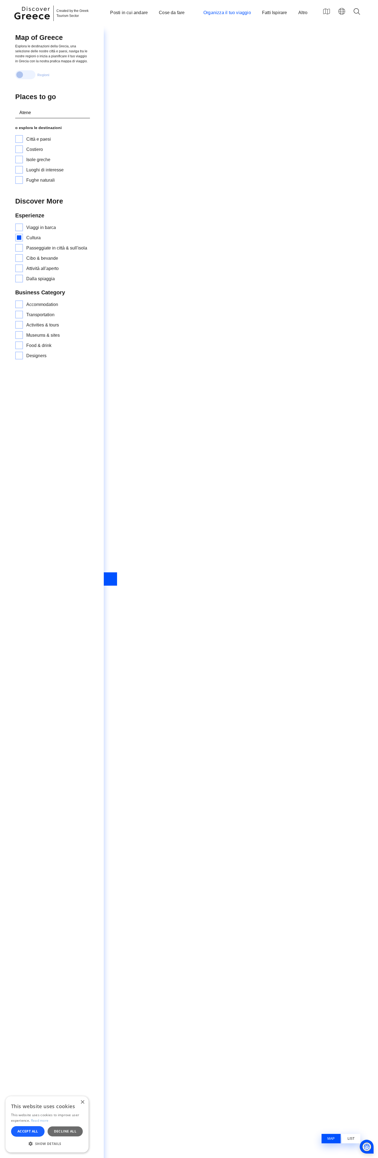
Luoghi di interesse (45, 170)
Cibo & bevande (42, 258)
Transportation (40, 314)
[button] (47, 1143)
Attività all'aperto (42, 268)
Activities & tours (42, 325)
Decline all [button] (65, 1131)
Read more (40, 1120)
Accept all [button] (27, 1131)
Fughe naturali (40, 180)
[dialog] (47, 1124)
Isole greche (38, 159)
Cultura (33, 237)
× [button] (82, 1102)
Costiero (34, 149)
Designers (36, 355)
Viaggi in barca (41, 227)
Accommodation (42, 304)
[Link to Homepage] (33, 23)
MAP (331, 1139)
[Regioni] (25, 74)
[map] (326, 11)
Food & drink (38, 345)
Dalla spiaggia (40, 278)
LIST (351, 1139)
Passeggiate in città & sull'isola (56, 248)
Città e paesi (38, 139)
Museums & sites (43, 335)
